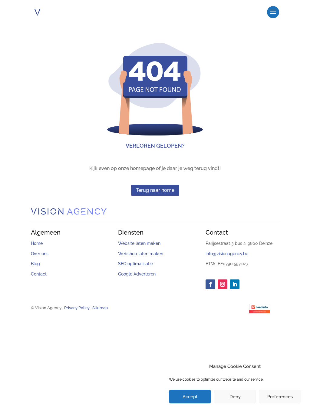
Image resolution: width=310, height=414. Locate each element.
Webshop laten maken (140, 253)
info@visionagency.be (227, 253)
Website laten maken (139, 243)
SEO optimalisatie (135, 263)
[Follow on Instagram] (222, 284)
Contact (39, 274)
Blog (35, 263)
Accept (190, 396)
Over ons (39, 253)
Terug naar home (155, 190)
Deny (235, 396)
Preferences (280, 396)
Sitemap (100, 307)
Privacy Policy (77, 307)
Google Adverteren (137, 274)
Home (37, 243)
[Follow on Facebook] (210, 284)
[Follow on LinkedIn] (234, 284)
